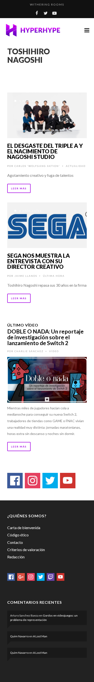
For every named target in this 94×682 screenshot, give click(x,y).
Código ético (18, 535)
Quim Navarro (19, 636)
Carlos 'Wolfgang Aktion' (37, 165)
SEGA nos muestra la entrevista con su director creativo (38, 261)
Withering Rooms (47, 4)
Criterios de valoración (26, 549)
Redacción (16, 556)
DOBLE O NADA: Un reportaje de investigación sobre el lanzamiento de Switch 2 (45, 337)
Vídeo (54, 351)
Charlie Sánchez (28, 351)
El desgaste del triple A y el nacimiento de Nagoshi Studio (45, 151)
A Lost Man (40, 636)
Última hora (54, 275)
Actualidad (76, 165)
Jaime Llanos (25, 275)
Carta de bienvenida (23, 527)
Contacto (15, 542)
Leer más (19, 188)
